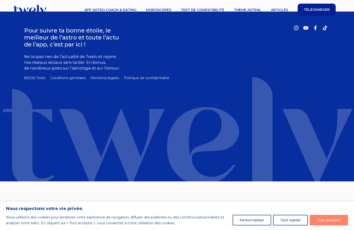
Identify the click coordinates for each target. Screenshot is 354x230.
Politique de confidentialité (146, 78)
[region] (177, 215)
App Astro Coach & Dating (110, 10)
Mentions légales (105, 78)
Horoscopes (158, 10)
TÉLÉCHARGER (317, 9)
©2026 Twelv (35, 78)
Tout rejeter (290, 220)
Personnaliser (252, 220)
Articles (279, 10)
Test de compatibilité (202, 10)
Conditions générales (68, 78)
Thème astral (247, 10)
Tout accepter (329, 220)
